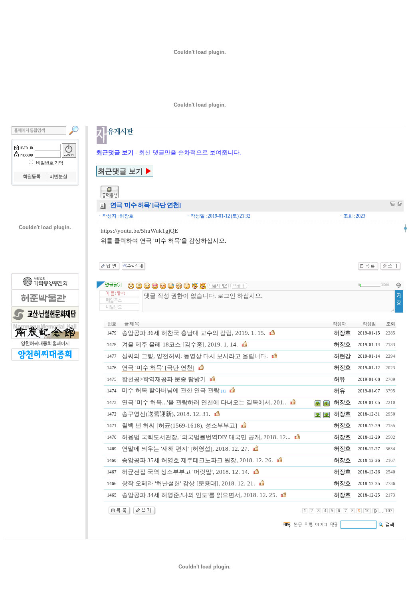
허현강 (342, 356)
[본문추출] (392, 204)
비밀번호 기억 (49, 163)
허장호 (342, 333)
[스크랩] (400, 204)
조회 (390, 324)
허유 (339, 379)
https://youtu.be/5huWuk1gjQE (139, 231)
